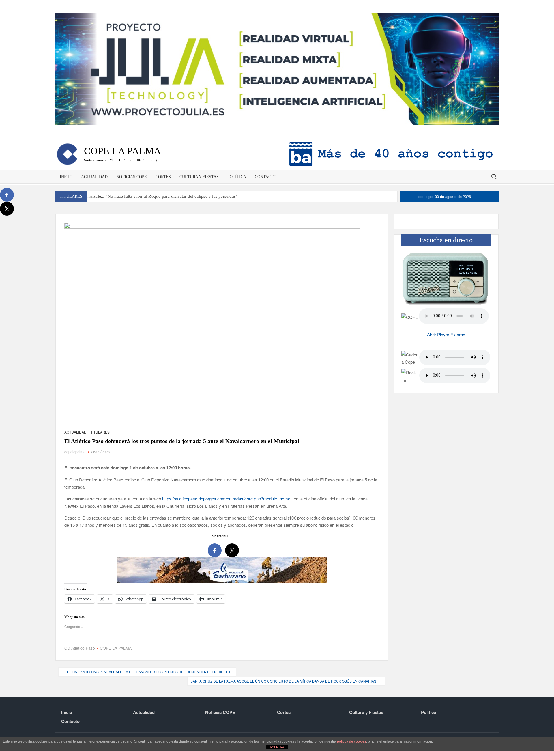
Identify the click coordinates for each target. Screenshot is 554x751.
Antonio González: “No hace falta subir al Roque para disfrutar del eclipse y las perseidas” (153, 196)
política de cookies (351, 741)
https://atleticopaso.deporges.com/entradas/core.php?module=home (226, 499)
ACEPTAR (277, 747)
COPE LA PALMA (116, 648)
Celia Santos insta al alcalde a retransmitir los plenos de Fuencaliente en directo (150, 671)
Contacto (265, 177)
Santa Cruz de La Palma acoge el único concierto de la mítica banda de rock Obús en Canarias (283, 681)
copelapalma (74, 451)
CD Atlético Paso (79, 648)
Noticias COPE (131, 177)
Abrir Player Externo (446, 334)
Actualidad (94, 177)
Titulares (100, 431)
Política (236, 177)
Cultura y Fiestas (199, 177)
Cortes (163, 177)
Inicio (66, 177)
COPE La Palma (122, 150)
